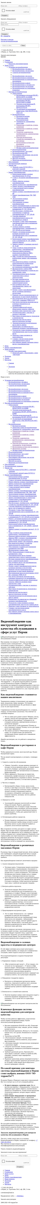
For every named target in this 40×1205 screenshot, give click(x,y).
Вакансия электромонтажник (18, 64)
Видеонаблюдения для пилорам (22, 86)
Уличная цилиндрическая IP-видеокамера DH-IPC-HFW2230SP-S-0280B (25, 100)
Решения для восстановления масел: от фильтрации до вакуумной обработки (25, 296)
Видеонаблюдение (18, 114)
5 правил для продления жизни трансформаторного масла (22, 339)
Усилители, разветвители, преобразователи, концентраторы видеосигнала (27, 133)
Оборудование (17, 93)
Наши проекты (10, 349)
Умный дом (12, 165)
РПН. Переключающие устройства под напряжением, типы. (25, 271)
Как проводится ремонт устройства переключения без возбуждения (24, 262)
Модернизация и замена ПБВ (22, 269)
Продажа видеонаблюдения (18, 92)
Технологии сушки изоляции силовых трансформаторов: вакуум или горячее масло (25, 331)
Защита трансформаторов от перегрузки (25, 205)
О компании (9, 62)
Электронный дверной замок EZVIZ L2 (25, 170)
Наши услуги (9, 65)
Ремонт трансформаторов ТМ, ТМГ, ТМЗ (22, 492)
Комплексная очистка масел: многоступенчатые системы (21, 320)
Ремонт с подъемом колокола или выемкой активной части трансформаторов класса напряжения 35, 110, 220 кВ (24, 234)
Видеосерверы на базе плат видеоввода (25, 447)
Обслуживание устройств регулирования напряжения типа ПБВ (25, 266)
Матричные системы (23, 146)
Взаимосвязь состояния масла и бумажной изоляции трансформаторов (25, 327)
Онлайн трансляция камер (17, 351)
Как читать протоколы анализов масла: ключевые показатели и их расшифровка (25, 303)
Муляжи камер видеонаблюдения (27, 148)
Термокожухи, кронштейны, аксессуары (25, 429)
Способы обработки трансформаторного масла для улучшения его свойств (22, 217)
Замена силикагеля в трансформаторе (24, 184)
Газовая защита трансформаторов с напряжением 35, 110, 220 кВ (24, 208)
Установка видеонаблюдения (18, 67)
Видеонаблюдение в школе (21, 83)
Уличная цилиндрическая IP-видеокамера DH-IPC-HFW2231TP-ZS (25, 105)
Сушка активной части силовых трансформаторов (23, 189)
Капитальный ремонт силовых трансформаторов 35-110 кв (22, 175)
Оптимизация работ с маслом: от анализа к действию (23, 313)
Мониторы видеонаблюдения (22, 160)
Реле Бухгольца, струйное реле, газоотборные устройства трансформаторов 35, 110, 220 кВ (23, 212)
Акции (7, 358)
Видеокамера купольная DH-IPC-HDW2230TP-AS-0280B (27, 96)
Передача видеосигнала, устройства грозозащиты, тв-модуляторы (25, 139)
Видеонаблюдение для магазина (23, 71)
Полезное (8, 356)
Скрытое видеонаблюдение (21, 72)
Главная (7, 60)
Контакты (8, 360)
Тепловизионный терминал (18, 163)
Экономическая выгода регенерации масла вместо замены (24, 324)
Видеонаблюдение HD (19, 153)
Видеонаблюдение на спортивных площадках (24, 401)
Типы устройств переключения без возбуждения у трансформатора (24, 248)
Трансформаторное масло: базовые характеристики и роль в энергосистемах (23, 275)
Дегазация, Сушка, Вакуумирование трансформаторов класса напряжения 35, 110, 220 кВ (24, 223)
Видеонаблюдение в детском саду (23, 85)
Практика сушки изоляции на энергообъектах (22, 336)
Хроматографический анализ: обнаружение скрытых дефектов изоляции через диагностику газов (23, 309)
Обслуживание (14, 162)
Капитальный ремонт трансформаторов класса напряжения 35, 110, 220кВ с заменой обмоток (25, 240)
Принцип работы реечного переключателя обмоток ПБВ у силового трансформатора (22, 253)
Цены (6, 346)
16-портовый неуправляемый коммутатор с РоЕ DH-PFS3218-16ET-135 (27, 111)
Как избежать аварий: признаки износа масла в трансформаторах (25, 343)
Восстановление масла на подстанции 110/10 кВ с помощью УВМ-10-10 (25, 299)
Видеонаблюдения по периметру (23, 78)
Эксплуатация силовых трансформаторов (20, 199)
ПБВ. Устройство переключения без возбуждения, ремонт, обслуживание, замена (24, 258)
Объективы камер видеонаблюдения (22, 119)
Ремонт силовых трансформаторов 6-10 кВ (23, 490)
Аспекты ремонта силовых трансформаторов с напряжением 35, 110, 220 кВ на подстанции (24, 228)
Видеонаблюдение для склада (22, 76)
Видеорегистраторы (23, 116)
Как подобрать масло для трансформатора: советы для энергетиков (21, 286)
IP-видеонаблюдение (19, 149)
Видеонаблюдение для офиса (22, 69)
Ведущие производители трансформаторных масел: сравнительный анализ (21, 281)
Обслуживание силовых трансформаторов (20, 203)
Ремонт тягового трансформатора (23, 186)
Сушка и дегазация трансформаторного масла (24, 480)
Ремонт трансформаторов (17, 172)
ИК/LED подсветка (18, 158)
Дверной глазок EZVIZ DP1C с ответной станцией (22, 168)
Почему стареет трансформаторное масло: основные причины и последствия (24, 291)
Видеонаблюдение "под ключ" (22, 151)
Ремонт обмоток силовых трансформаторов (20, 182)
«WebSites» (20, 1196)
